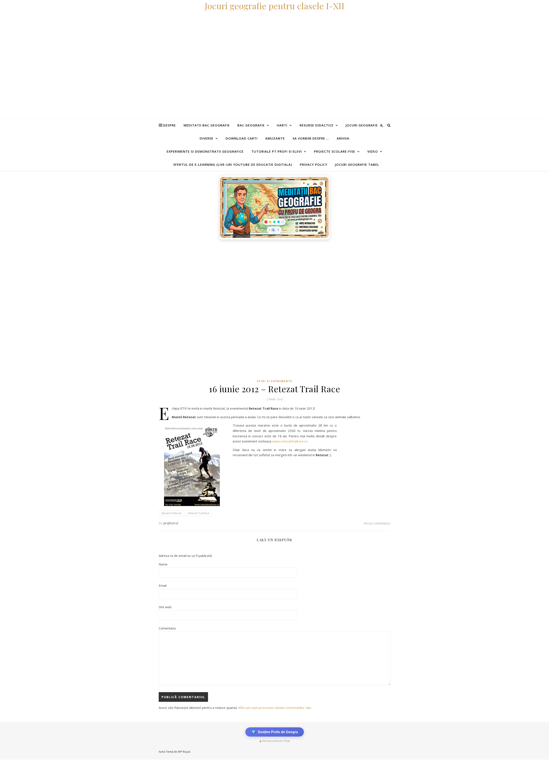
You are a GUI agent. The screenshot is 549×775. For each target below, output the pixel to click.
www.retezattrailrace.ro (290, 441)
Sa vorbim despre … (311, 138)
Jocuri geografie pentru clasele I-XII (274, 5)
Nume (163, 564)
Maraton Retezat (171, 513)
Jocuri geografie (362, 125)
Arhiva (343, 138)
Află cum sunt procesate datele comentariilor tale (274, 707)
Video (372, 151)
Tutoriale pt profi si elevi (276, 151)
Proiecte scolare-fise (334, 151)
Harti (282, 125)
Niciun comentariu (377, 523)
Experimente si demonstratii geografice (205, 151)
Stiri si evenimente (274, 381)
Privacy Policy (313, 164)
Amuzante (275, 138)
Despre (169, 125)
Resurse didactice (316, 125)
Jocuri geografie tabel (357, 164)
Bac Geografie (251, 125)
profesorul (170, 523)
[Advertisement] (128, 274)
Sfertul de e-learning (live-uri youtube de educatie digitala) (232, 164)
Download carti (242, 138)
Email (162, 585)
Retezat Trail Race (199, 513)
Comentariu (167, 628)
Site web (165, 607)
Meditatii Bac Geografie (207, 125)
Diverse (206, 138)
